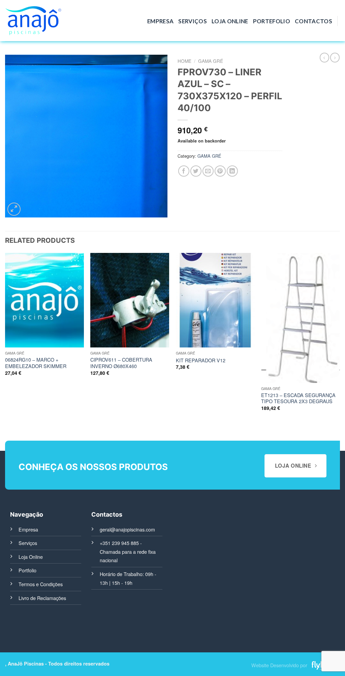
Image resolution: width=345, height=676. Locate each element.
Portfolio (27, 570)
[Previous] (5, 337)
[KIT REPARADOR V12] (215, 300)
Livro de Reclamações (42, 597)
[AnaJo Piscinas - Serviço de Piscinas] (33, 21)
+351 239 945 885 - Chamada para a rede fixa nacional (128, 551)
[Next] (340, 337)
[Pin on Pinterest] (220, 171)
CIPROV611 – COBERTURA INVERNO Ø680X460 (121, 363)
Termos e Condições (41, 584)
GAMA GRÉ (210, 60)
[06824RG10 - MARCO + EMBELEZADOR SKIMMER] (44, 300)
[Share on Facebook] (183, 171)
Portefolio (271, 21)
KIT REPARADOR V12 (200, 360)
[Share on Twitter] (195, 171)
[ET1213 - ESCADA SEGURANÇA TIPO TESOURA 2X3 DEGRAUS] (300, 318)
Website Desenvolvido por (279, 665)
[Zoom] (14, 209)
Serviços (192, 21)
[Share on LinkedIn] (232, 171)
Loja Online (230, 21)
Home (184, 60)
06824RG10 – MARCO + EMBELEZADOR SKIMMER (35, 363)
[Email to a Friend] (208, 171)
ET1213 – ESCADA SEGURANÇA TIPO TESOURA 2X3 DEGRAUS (298, 398)
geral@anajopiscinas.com (127, 529)
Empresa (160, 21)
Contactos (313, 21)
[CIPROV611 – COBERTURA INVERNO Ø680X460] (129, 300)
